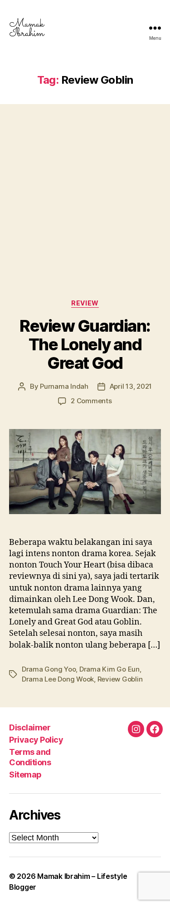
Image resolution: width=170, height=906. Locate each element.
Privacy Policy (36, 739)
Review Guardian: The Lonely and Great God (84, 344)
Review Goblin (120, 679)
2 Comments (91, 400)
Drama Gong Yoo (49, 669)
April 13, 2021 (131, 386)
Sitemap (25, 774)
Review (84, 303)
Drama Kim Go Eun (109, 669)
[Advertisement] (85, 192)
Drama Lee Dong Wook (58, 679)
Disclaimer (29, 727)
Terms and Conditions (30, 757)
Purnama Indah (64, 386)
